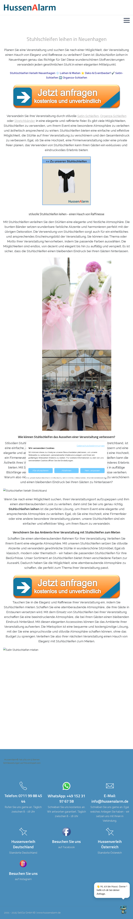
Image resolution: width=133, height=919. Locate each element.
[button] (127, 20)
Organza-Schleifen (113, 116)
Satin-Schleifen (88, 116)
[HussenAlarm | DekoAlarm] (29, 7)
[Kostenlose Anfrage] (66, 97)
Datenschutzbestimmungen (91, 445)
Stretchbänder (24, 121)
